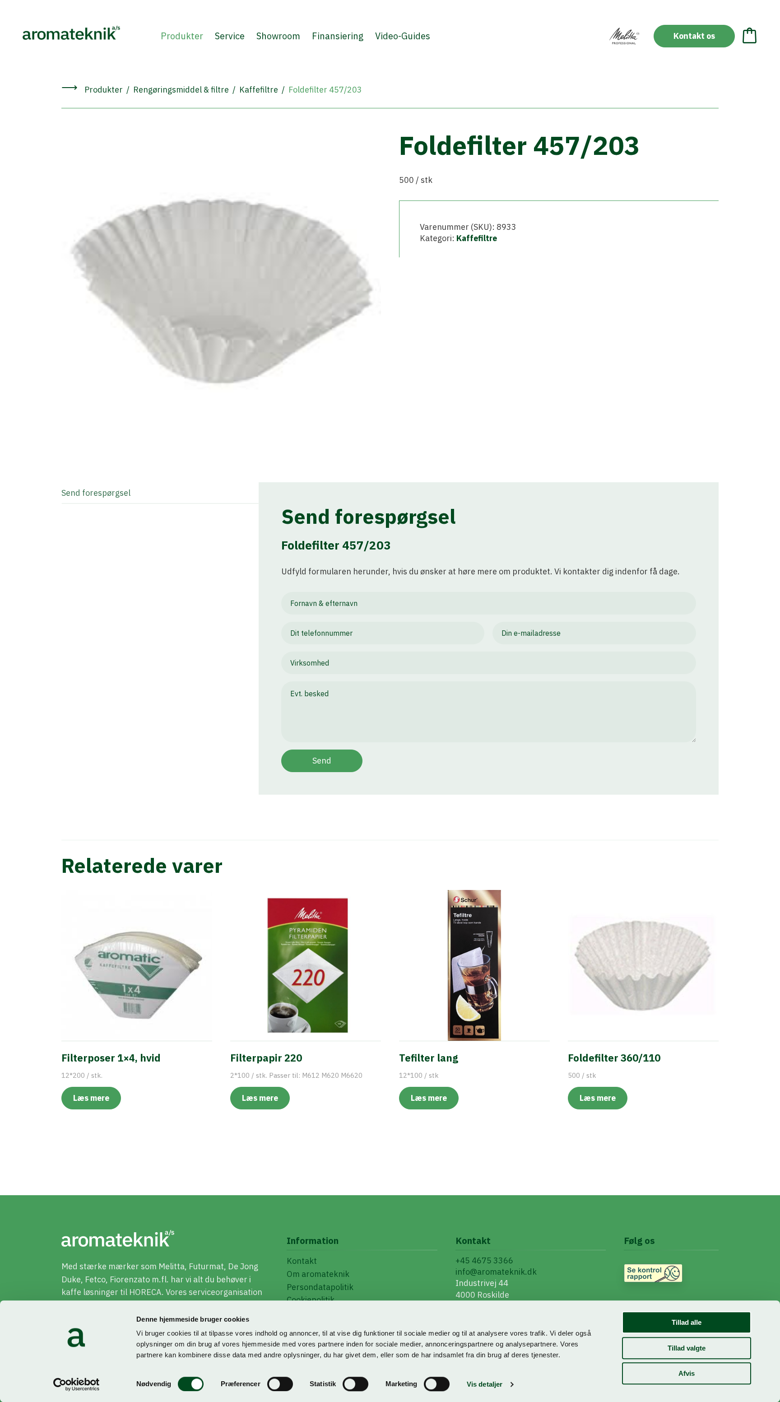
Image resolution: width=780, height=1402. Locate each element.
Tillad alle (686, 1322)
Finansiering (337, 36)
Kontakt (302, 1261)
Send (321, 760)
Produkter (182, 36)
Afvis (686, 1373)
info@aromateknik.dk (496, 1272)
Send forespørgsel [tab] (95, 493)
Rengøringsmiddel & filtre (181, 89)
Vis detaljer (484, 1384)
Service (230, 36)
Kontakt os (694, 36)
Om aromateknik (318, 1274)
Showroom (278, 36)
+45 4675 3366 (484, 1260)
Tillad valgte (687, 1348)
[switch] (280, 1384)
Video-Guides (402, 36)
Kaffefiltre (258, 89)
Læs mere (91, 1098)
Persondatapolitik (320, 1287)
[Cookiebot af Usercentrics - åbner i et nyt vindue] (76, 1384)
